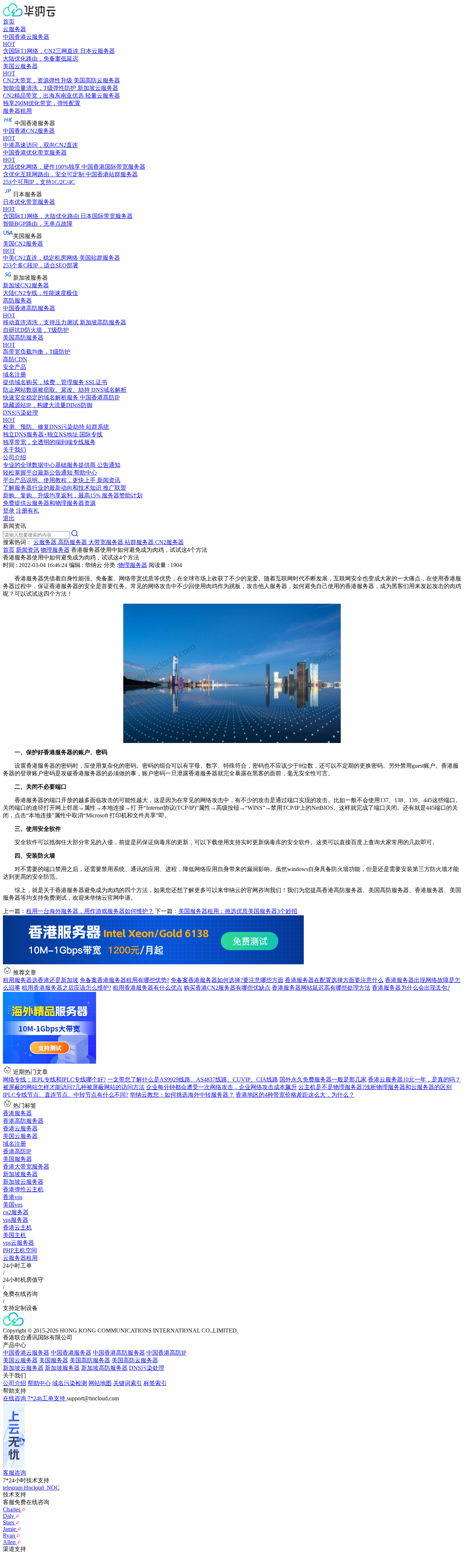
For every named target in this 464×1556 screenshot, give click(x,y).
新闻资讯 (27, 550)
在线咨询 (15, 1398)
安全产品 (14, 367)
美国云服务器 (20, 1136)
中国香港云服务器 (26, 1353)
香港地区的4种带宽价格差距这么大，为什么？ (295, 1095)
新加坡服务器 (20, 1174)
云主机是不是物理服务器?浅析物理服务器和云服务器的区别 (375, 1087)
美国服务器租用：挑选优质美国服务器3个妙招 (237, 911)
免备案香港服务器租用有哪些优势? (124, 980)
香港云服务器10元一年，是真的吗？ (414, 1079)
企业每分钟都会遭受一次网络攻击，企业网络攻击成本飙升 (221, 1087)
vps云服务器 (18, 1243)
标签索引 (155, 1383)
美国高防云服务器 (135, 1360)
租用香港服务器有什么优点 (147, 988)
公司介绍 (14, 1383)
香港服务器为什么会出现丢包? (411, 988)
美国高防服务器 (90, 1360)
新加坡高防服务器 (104, 1368)
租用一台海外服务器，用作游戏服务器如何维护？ (90, 911)
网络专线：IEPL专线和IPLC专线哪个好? (54, 1079)
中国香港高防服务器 (119, 1353)
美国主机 (14, 1235)
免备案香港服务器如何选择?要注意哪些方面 (227, 980)
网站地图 (100, 1383)
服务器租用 (17, 111)
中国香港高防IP (166, 1353)
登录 (8, 511)
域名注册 (14, 1144)
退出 (8, 518)
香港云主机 (17, 1227)
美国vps (12, 1205)
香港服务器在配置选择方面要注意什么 (334, 980)
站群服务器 (140, 542)
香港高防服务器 (23, 1121)
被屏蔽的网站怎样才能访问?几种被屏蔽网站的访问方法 (74, 1087)
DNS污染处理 (146, 1368)
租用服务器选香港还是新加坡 (40, 980)
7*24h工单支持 (47, 1398)
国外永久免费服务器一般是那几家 (322, 1079)
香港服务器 (17, 1113)
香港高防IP (17, 1151)
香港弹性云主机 (23, 1189)
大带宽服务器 (106, 542)
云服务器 (14, 29)
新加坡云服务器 (23, 1182)
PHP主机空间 (20, 1250)
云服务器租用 (20, 1258)
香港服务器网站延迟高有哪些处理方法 (321, 988)
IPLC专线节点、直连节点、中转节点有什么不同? (65, 1095)
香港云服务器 (20, 1128)
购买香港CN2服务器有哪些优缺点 (227, 988)
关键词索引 (127, 1383)
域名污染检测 (69, 1383)
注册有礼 (27, 511)
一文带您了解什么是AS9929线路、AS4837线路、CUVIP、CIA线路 (192, 1079)
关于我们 (14, 450)
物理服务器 (55, 550)
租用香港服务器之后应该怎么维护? (66, 988)
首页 (8, 22)
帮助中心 (39, 1383)
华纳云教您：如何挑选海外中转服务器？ (182, 1095)
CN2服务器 (169, 542)
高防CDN (15, 359)
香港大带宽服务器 (26, 1166)
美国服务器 (17, 1159)
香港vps (12, 1197)
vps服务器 (15, 1220)
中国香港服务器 (71, 1353)
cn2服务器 (16, 1212)
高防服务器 (17, 300)
